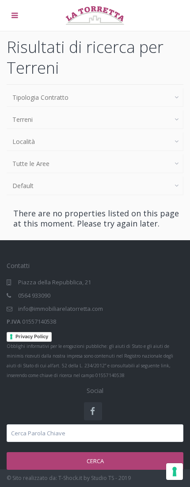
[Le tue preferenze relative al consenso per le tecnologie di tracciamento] (174, 471)
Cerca (95, 461)
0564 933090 (34, 295)
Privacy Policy (31, 336)
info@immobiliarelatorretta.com (60, 309)
